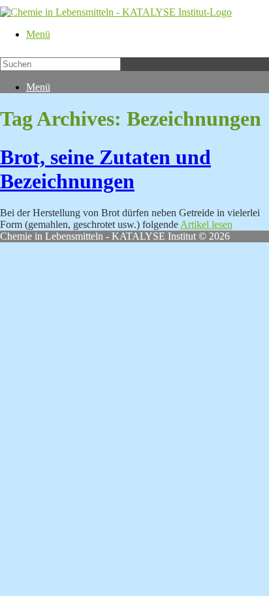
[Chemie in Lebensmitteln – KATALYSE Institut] (116, 12)
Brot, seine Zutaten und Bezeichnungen (105, 169)
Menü (38, 34)
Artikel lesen (206, 224)
